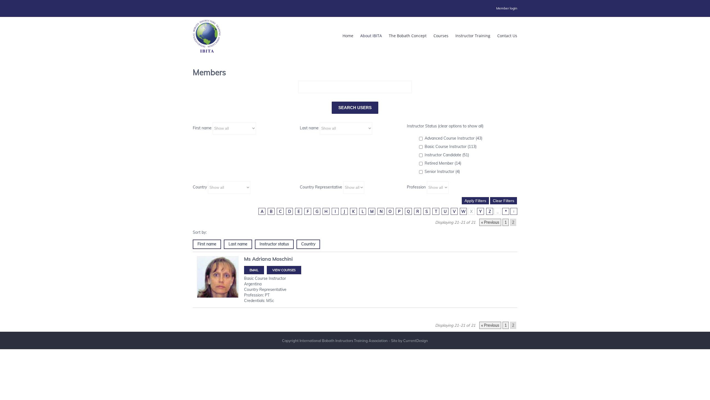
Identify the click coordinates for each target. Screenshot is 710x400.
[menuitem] (507, 8)
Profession (416, 187)
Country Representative (321, 187)
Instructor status (274, 243)
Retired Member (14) (443, 163)
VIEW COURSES (284, 270)
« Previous (490, 222)
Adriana (261, 259)
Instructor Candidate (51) (447, 154)
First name (202, 127)
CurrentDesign (415, 340)
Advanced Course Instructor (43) (453, 138)
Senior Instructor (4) (442, 171)
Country (200, 187)
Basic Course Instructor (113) (450, 146)
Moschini (282, 259)
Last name (309, 127)
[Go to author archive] (217, 280)
